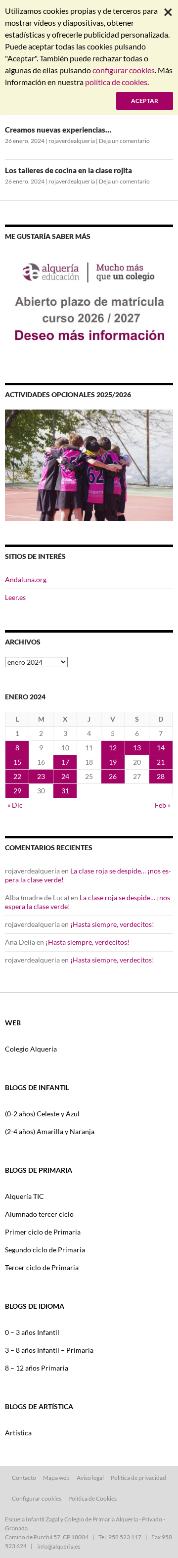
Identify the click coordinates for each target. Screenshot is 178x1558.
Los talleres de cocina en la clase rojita (68, 170)
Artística (18, 1432)
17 (65, 762)
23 (41, 776)
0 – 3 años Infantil (32, 1332)
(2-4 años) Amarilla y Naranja (49, 1131)
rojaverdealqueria (71, 140)
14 (161, 747)
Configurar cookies (36, 1498)
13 (137, 747)
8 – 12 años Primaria (36, 1368)
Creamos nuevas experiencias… (58, 129)
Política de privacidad (138, 1477)
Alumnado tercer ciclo (39, 1214)
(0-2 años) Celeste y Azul (42, 1113)
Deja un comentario (124, 140)
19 (113, 762)
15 (17, 762)
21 (161, 762)
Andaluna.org (25, 579)
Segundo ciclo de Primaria (45, 1249)
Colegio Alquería (31, 1049)
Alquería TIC (24, 1196)
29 (17, 790)
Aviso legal (90, 1477)
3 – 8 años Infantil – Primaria (49, 1350)
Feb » (163, 805)
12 (113, 747)
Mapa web (56, 1477)
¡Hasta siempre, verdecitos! (112, 924)
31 (65, 790)
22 (17, 776)
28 (161, 776)
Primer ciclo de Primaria (43, 1232)
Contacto (24, 1477)
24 (65, 776)
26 (113, 776)
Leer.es (15, 597)
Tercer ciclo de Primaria (42, 1267)
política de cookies (116, 82)
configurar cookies (123, 70)
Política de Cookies (92, 1498)
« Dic (15, 805)
